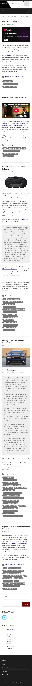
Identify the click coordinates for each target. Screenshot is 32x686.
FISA (5, 148)
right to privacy (20, 583)
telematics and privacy (11, 508)
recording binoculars (10, 312)
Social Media (21, 76)
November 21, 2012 (8, 171)
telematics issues (9, 513)
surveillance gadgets (10, 327)
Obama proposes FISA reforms (14, 97)
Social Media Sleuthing (11, 21)
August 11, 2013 (7, 100)
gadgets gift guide (13, 299)
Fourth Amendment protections (13, 570)
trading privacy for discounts (13, 516)
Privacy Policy (6, 667)
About (4, 664)
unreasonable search (10, 588)
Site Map (5, 671)
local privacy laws (9, 307)
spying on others (9, 319)
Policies (7, 145)
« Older (4, 596)
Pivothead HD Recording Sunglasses (14, 309)
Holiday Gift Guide (9, 304)
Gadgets (7, 295)
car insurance (8, 487)
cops (5, 568)
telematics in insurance (11, 510)
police (17, 581)
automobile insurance (10, 482)
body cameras (8, 81)
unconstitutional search (11, 586)
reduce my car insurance (11, 500)
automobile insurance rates (12, 485)
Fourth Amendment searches (12, 573)
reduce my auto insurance (11, 495)
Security (15, 76)
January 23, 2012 (7, 531)
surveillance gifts (9, 330)
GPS (26, 575)
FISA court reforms (14, 148)
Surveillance (8, 78)
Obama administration (10, 153)
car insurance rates (21, 487)
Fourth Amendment (15, 568)
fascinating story (12, 370)
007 (5, 299)
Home (4, 660)
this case (7, 55)
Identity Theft (10, 629)
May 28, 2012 (6, 345)
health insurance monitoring (12, 493)
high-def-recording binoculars (13, 301)
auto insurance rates (10, 480)
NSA (24, 148)
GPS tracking (18, 578)
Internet (7, 76)
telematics (22, 505)
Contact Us (5, 675)
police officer (8, 583)
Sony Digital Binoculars (11, 317)
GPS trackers (8, 578)
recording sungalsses (10, 314)
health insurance (9, 490)
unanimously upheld (17, 543)
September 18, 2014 (8, 24)
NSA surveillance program (11, 151)
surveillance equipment (11, 324)
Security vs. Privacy (16, 682)
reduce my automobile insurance (13, 498)
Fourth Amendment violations (13, 575)
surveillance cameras (10, 86)
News (8, 636)
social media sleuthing (10, 84)
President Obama (9, 156)
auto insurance (8, 477)
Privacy (11, 76)
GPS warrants (8, 581)
